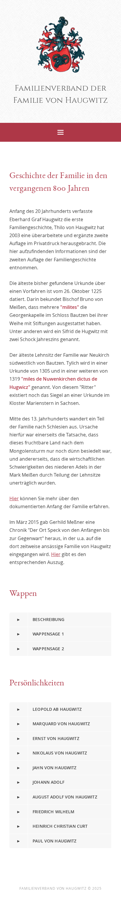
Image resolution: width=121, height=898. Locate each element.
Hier (14, 498)
